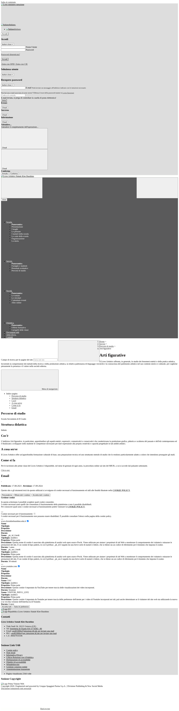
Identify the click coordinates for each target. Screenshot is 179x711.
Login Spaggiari (68, 93)
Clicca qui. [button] (5, 470)
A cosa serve (17, 403)
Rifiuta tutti (22, 495)
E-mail (28, 88)
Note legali (10, 653)
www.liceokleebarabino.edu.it (13, 521)
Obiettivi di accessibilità (16, 662)
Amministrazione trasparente (18, 669)
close (4, 200)
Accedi (4, 34)
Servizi (102, 344)
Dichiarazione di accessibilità (18, 660)
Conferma (14, 174)
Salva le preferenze (21, 607)
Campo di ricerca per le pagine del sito (17, 360)
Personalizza (7, 495)
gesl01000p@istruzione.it (33, 631)
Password (30, 50)
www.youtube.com (9, 566)
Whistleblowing (12, 664)
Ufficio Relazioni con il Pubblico (20, 657)
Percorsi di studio (106, 346)
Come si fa (16, 405)
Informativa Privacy (14, 655)
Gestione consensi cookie (16, 667)
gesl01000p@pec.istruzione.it (34, 633)
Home (102, 341)
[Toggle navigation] (21, 187)
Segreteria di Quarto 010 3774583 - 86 (26, 629)
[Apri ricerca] (157, 187)
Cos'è (14, 401)
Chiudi (4, 108)
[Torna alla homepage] (89, 176)
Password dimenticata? (10, 54)
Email (14, 408)
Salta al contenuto (8, 2)
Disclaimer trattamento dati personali (16, 688)
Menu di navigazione (49, 389)
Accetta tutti (41, 495)
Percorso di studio (19, 396)
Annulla (5, 174)
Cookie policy (12, 650)
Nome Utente (31, 47)
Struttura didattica (19, 398)
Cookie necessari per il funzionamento (17, 514)
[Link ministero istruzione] (12, 4)
